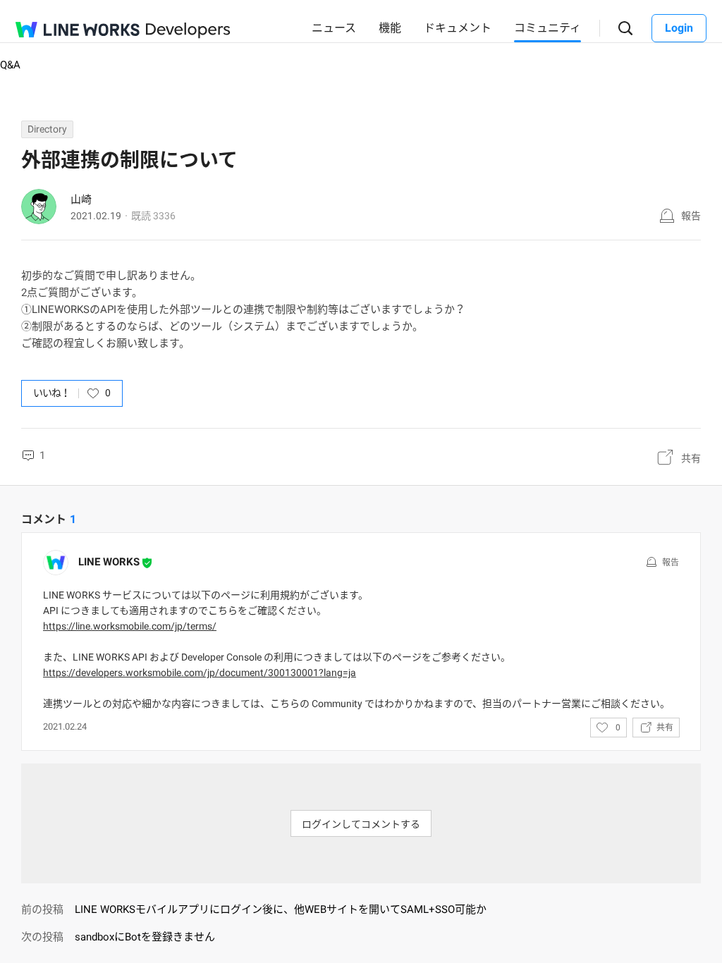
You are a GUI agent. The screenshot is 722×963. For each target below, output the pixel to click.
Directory (47, 129)
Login (679, 28)
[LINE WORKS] (78, 29)
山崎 (81, 199)
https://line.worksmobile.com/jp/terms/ (129, 626)
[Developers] (188, 31)
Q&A (10, 65)
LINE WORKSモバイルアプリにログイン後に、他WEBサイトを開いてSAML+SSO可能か (281, 909)
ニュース (334, 28)
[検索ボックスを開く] (626, 28)
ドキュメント (457, 28)
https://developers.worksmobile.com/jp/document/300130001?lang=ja (199, 672)
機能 (390, 28)
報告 (691, 215)
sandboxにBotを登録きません (145, 937)
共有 (691, 458)
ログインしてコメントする (361, 824)
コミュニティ (547, 28)
